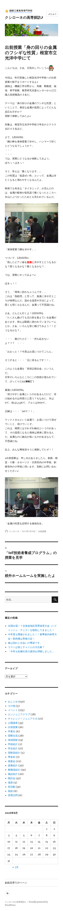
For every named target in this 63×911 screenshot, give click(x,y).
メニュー (52, 14)
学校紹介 (13, 744)
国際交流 (13, 735)
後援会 (11, 761)
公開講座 (13, 722)
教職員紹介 (14, 769)
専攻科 (11, 756)
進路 (10, 782)
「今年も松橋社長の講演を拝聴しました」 (31, 651)
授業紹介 (13, 765)
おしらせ (13, 701)
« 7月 (15, 867)
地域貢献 (13, 739)
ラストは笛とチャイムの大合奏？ (26, 647)
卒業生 (11, 731)
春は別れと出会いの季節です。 (25, 642)
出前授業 (42, 531)
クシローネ (14, 531)
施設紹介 (13, 773)
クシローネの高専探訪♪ (24, 17)
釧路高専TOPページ (16, 882)
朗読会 (11, 778)
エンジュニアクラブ (19, 714)
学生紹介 (13, 748)
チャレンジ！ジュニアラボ (22, 718)
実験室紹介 (14, 752)
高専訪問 (13, 795)
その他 (11, 705)
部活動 (11, 786)
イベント (13, 710)
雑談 (10, 791)
